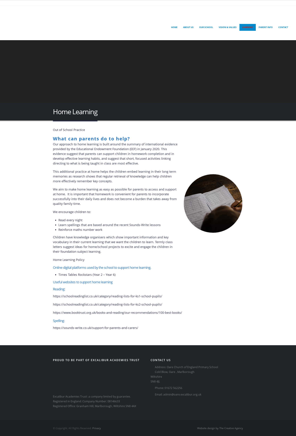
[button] (144, 19)
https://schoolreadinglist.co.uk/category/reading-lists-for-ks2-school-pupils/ (107, 304)
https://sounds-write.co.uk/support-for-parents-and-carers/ (95, 328)
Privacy (96, 428)
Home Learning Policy (68, 260)
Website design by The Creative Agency (220, 428)
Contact (283, 27)
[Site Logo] (18, 23)
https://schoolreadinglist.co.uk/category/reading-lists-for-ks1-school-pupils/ (107, 296)
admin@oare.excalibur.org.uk (182, 394)
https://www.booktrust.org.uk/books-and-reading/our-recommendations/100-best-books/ (117, 313)
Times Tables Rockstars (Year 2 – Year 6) (86, 275)
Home (174, 27)
